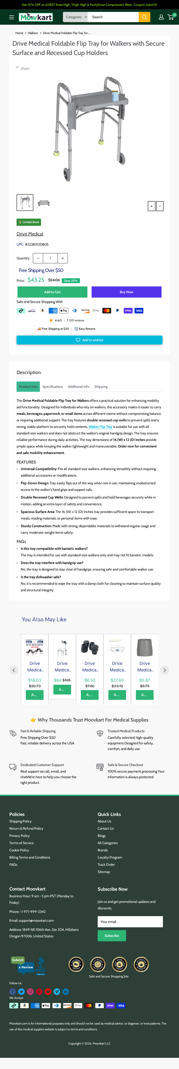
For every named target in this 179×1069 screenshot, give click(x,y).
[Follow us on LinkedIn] (65, 991)
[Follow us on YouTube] (48, 991)
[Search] (144, 17)
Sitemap (104, 872)
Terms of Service (21, 843)
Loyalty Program (110, 857)
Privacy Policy (19, 836)
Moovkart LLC (101, 1043)
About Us (104, 821)
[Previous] (13, 670)
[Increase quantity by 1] (63, 258)
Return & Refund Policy (26, 828)
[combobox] (113, 17)
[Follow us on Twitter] (21, 991)
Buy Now (126, 292)
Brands (103, 850)
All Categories (108, 843)
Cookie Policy (19, 850)
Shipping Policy (20, 821)
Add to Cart (52, 292)
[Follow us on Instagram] (30, 991)
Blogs (102, 836)
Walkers (33, 33)
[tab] (28, 387)
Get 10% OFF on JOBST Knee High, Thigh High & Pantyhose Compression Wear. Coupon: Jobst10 (89, 5)
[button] (89, 340)
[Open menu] (11, 17)
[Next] (164, 670)
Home (19, 33)
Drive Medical (30, 234)
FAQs (13, 865)
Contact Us (106, 828)
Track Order (106, 865)
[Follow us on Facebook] (12, 991)
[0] (171, 17)
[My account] (161, 17)
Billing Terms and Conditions (29, 857)
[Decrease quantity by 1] (38, 258)
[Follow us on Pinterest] (39, 991)
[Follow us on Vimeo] (57, 991)
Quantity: (23, 258)
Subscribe (112, 936)
